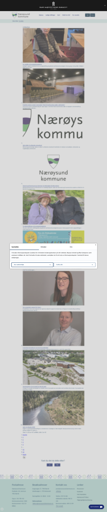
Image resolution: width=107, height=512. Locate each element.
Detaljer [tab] (44, 247)
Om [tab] (71, 247)
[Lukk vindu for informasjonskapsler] (95, 244)
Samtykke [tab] (15, 247)
